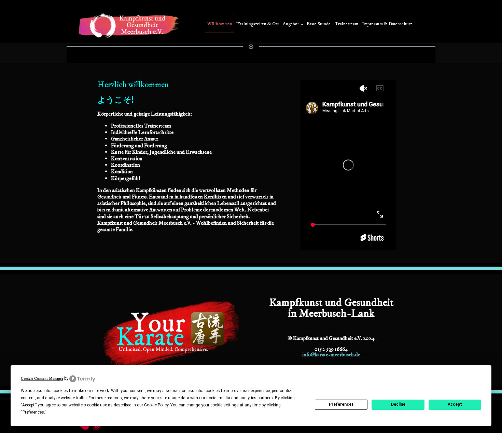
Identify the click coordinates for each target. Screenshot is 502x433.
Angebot (291, 24)
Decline (398, 404)
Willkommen (219, 24)
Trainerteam (346, 24)
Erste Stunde (319, 24)
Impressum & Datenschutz (387, 24)
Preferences (341, 404)
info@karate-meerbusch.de (331, 354)
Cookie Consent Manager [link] (42, 378)
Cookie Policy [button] (156, 405)
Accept (455, 404)
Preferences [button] (33, 412)
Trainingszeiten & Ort (257, 24)
